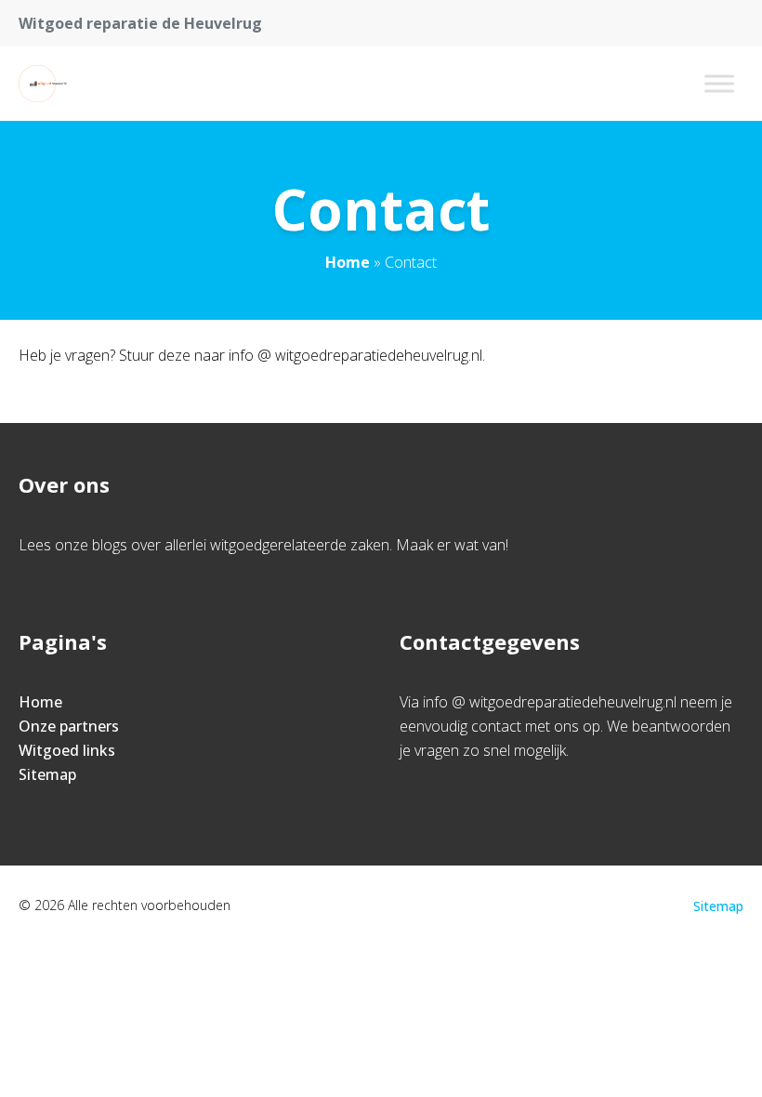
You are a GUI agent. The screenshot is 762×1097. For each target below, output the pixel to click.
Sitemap (47, 774)
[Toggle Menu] (719, 83)
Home (347, 262)
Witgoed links (67, 750)
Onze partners (69, 726)
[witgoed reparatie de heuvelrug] (48, 83)
